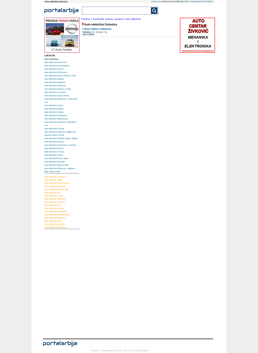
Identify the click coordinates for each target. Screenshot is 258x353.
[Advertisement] (58, 283)
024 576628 (88, 34)
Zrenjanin (54, 177)
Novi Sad (54, 186)
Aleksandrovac (57, 215)
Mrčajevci (55, 218)
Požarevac (55, 227)
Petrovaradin (56, 189)
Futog (53, 196)
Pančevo (54, 202)
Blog (186, 1)
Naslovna (157, 1)
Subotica (54, 199)
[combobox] (116, 10)
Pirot (52, 221)
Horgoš (54, 208)
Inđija (53, 180)
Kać (52, 205)
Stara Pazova (56, 183)
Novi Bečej (55, 211)
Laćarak (54, 224)
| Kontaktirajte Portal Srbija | (201, 1)
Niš (52, 192)
